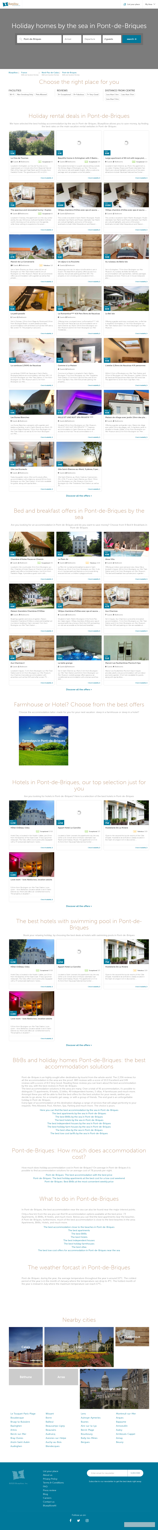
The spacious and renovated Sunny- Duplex (31, 210)
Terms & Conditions (53, 1482)
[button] (70, 1521)
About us (47, 1475)
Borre (49, 1417)
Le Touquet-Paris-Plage (23, 1413)
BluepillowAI (49, 1505)
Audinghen (16, 1446)
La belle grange (65, 663)
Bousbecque (17, 1417)
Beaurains (51, 1429)
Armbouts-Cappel (125, 1434)
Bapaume (121, 1421)
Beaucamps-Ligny (55, 1425)
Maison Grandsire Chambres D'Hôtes (28, 611)
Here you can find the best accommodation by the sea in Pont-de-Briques (79, 1110)
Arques (119, 1417)
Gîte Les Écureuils (19, 469)
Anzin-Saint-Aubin (20, 1442)
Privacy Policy (50, 1478)
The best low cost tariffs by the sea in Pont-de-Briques (79, 1133)
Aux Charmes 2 (17, 663)
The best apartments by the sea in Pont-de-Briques (79, 1113)
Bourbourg (86, 1434)
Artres (13, 1429)
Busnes (84, 1421)
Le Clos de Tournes (19, 158)
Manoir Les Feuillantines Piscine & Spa (123, 663)
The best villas (79, 1247)
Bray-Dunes (16, 1438)
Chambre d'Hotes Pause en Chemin (27, 559)
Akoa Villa (110, 559)
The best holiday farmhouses (79, 1243)
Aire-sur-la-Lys (89, 1425)
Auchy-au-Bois (53, 1442)
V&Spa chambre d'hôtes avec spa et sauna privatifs (81, 210)
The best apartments (79, 1230)
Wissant (50, 1413)
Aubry (119, 1429)
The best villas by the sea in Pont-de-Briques (79, 1130)
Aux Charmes (111, 611)
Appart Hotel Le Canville (69, 828)
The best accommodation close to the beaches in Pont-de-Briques (79, 1227)
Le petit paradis (18, 313)
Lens (83, 1413)
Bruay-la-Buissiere (20, 1421)
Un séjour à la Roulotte (68, 262)
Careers (47, 1497)
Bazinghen (16, 1425)
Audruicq (50, 1434)
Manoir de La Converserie (22, 262)
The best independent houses (79, 1240)
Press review (49, 1490)
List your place (50, 1471)
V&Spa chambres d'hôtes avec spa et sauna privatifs (82, 611)
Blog (45, 1494)
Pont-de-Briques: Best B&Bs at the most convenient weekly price (79, 1181)
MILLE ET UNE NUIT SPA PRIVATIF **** (75, 417)
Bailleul (49, 1421)
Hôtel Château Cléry (20, 828)
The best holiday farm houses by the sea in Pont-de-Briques (79, 1126)
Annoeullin (122, 1425)
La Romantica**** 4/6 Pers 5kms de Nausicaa (79, 313)
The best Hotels (79, 1237)
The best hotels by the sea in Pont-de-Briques (79, 1120)
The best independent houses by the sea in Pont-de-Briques (79, 1123)
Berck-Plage (87, 1429)
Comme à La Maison (67, 365)
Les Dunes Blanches (20, 417)
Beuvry (119, 1442)
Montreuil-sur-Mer (126, 1413)
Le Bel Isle (110, 313)
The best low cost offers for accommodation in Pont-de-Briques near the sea (79, 1250)
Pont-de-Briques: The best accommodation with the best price (79, 1174)
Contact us (48, 1501)
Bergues (85, 1442)
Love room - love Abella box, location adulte (31, 879)
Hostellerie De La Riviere (116, 828)
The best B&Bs (79, 1233)
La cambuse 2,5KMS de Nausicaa (26, 365)
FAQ (45, 1486)
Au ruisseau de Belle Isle (116, 262)
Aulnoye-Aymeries (90, 1417)
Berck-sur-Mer (18, 1434)
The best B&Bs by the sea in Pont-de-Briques (79, 1116)
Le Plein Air (63, 559)
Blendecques (52, 1446)
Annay (119, 1438)
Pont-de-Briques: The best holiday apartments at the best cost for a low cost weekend (79, 1178)
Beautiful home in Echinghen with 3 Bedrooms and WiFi (84, 158)
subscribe (135, 1473)
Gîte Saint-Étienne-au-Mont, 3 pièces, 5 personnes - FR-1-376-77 (88, 469)
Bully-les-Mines (89, 1438)
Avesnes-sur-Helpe (56, 1438)
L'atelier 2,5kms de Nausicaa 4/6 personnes (125, 365)
